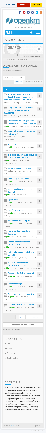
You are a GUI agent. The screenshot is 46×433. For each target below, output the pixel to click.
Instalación (36, 268)
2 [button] (20, 317)
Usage (36, 103)
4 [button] (27, 317)
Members (10, 348)
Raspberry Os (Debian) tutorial (21, 273)
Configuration (11, 163)
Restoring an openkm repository (22, 294)
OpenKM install (14, 199)
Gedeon (9, 115)
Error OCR (12, 144)
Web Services (37, 126)
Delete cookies (12, 358)
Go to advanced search (13, 70)
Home (9, 344)
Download (23, 4)
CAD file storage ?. (16, 210)
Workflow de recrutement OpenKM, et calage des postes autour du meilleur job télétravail (18, 97)
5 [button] (30, 317)
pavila (12, 276)
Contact (36, 4)
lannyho (9, 137)
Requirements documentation (21, 168)
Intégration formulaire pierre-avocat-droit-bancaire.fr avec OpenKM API (19, 110)
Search (21, 78)
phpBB (13, 426)
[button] (41, 317)
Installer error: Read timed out (21, 304)
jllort (8, 126)
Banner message (15, 283)
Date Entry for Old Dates (18, 178)
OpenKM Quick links (14, 40)
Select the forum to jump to (22, 325)
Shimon (9, 102)
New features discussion (14, 174)
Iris (11, 171)
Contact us (11, 353)
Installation (10, 139)
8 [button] (37, 317)
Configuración (11, 150)
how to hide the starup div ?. (20, 220)
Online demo (10, 4)
